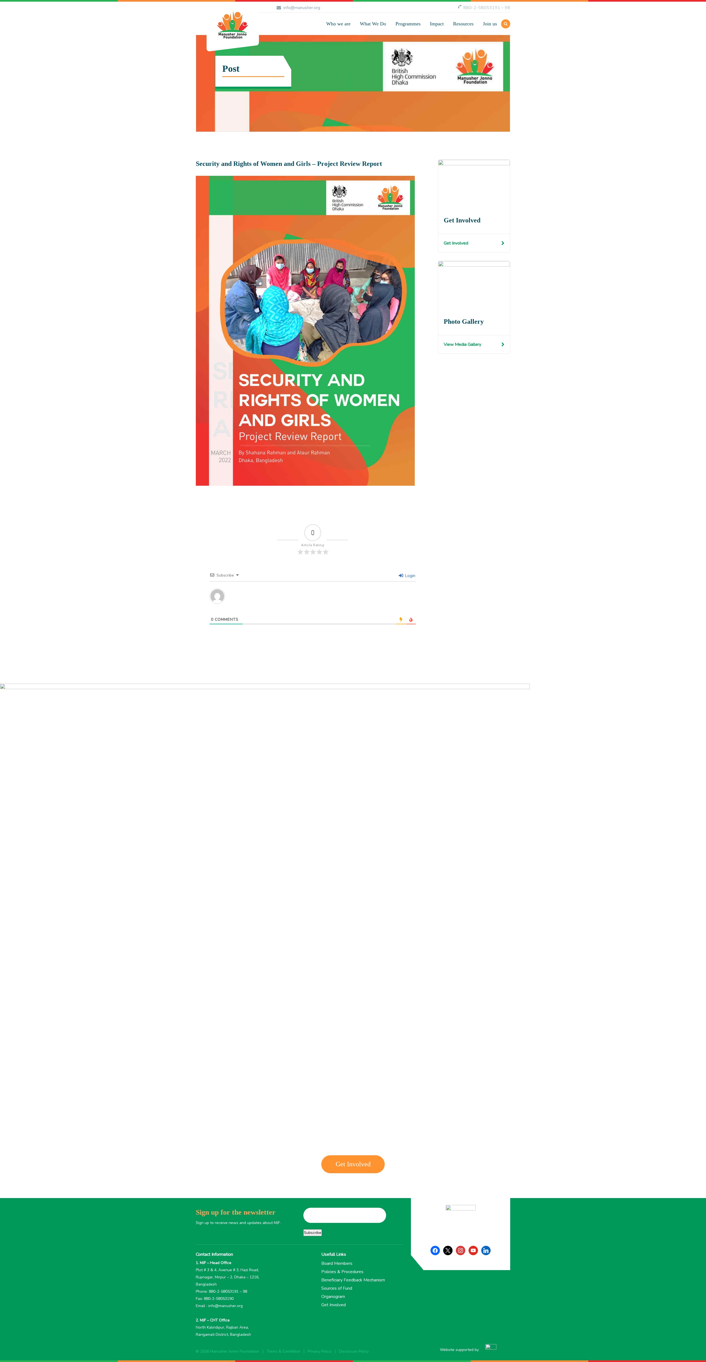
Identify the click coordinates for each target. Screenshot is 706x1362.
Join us (490, 23)
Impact (437, 23)
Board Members (336, 1263)
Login (409, 576)
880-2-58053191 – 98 (486, 8)
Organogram (333, 1297)
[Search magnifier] (427, 58)
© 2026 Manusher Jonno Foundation (227, 1351)
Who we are (338, 23)
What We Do (373, 23)
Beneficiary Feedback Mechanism (353, 1280)
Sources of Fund (336, 1288)
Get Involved (456, 243)
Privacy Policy (319, 1351)
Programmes (408, 23)
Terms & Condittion (283, 1351)
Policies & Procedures (342, 1272)
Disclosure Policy (354, 1351)
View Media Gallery (462, 344)
